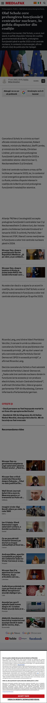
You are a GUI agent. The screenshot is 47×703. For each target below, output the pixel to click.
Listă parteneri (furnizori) (8, 691)
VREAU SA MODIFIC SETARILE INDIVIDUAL (23, 699)
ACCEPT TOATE (23, 696)
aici (37, 672)
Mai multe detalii (21, 664)
